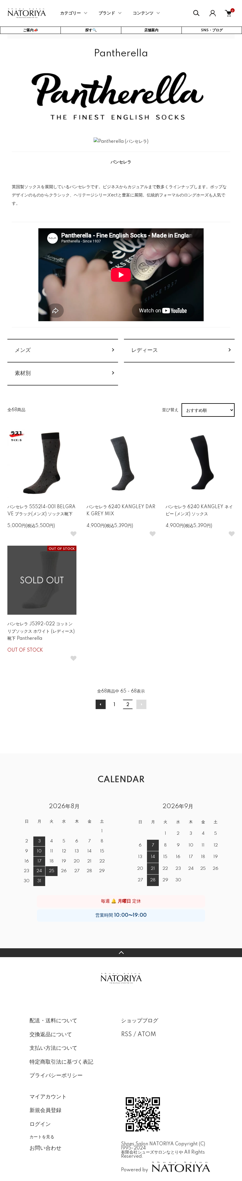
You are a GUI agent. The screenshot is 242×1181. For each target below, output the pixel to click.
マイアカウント (48, 1097)
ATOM (147, 1035)
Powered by (134, 1170)
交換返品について (51, 1035)
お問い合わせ (45, 1148)
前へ (101, 704)
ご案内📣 (30, 30)
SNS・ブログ (212, 30)
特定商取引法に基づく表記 (61, 1062)
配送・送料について (53, 1021)
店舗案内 (151, 30)
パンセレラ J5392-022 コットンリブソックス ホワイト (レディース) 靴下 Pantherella (41, 631)
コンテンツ (143, 13)
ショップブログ (139, 1021)
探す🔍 (91, 30)
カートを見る (42, 1136)
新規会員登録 (45, 1110)
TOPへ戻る (121, 952)
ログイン (40, 1124)
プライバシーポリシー (56, 1076)
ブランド (107, 13)
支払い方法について (53, 1048)
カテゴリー (70, 13)
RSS (126, 1035)
